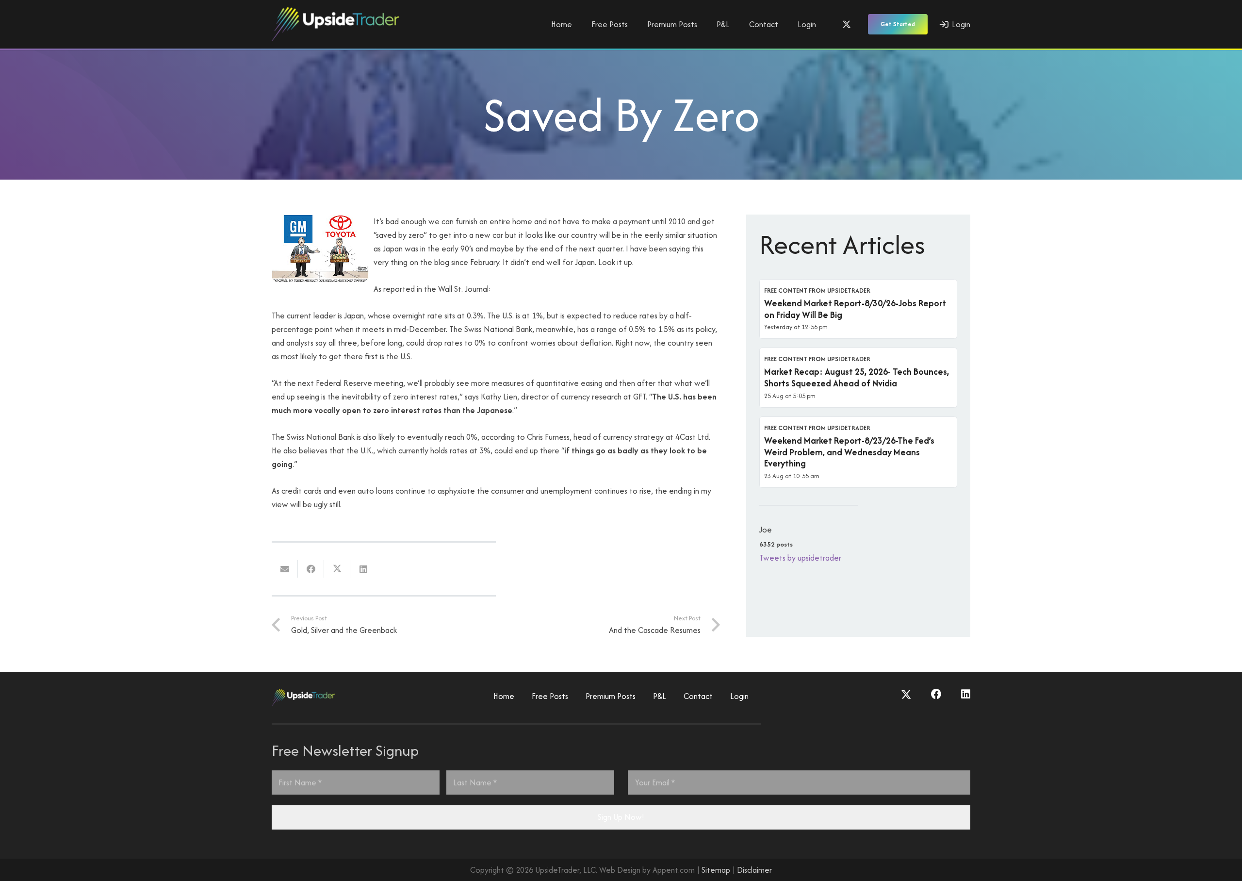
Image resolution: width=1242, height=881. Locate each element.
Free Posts (550, 696)
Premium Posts (611, 696)
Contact (698, 696)
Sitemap (716, 870)
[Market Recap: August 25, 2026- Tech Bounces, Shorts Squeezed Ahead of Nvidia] (858, 378)
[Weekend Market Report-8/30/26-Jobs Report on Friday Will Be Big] (858, 309)
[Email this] (285, 569)
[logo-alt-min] (335, 24)
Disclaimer (754, 870)
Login (739, 696)
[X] (846, 24)
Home (503, 696)
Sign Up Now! (621, 817)
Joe (765, 529)
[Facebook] (936, 694)
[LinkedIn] (965, 694)
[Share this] (311, 569)
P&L (659, 696)
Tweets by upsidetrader (800, 558)
